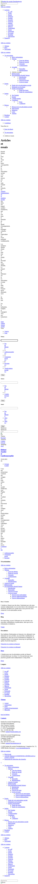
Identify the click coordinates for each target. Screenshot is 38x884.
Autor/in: (3, 439)
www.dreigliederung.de (23, 748)
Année (3, 326)
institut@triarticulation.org (13, 731)
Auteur (3, 325)
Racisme (3, 438)
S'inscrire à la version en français (10, 644)
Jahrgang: (3, 444)
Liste (5, 333)
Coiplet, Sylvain (3, 442)
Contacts (3, 718)
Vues (2, 321)
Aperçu (6, 331)
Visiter (3, 627)
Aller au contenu (5, 7)
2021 (2, 446)
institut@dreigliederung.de (13, 743)
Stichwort (3, 428)
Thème (3, 323)
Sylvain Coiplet (6, 464)
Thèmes (3, 699)
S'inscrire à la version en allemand (10, 647)
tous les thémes (5, 714)
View (2, 328)
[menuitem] (6, 10)
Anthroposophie (9, 553)
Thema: (3, 436)
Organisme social (7, 555)
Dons (2, 613)
